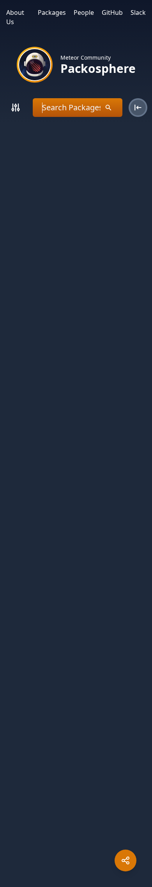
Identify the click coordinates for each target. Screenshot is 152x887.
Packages (52, 12)
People (84, 12)
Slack (138, 12)
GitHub (112, 12)
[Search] (15, 107)
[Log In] (138, 107)
